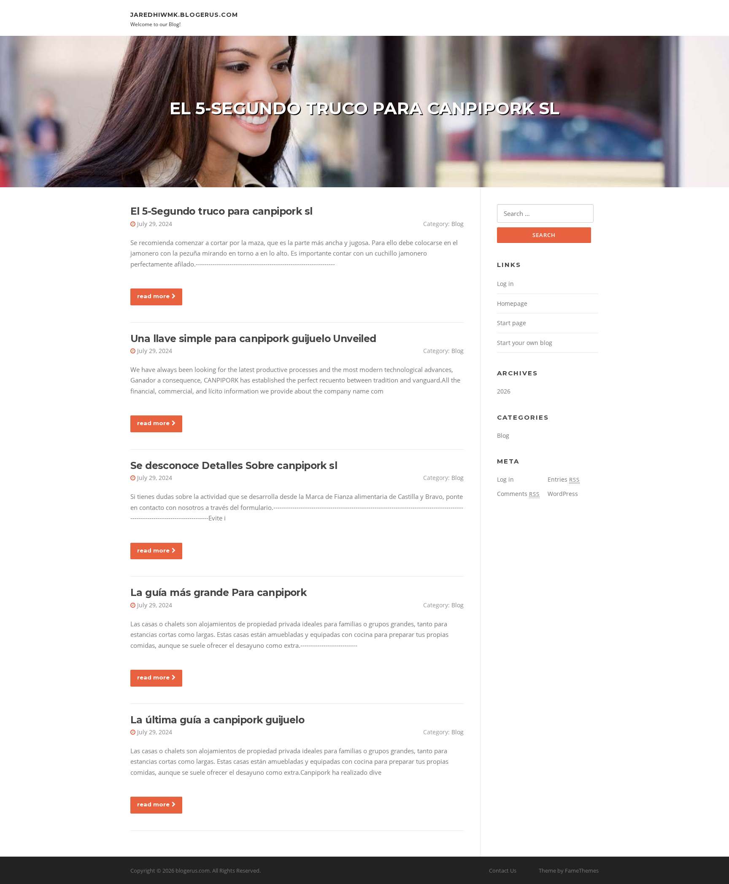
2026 (503, 391)
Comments (518, 494)
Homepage (512, 303)
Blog (457, 224)
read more (153, 296)
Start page (511, 323)
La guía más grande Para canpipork (218, 592)
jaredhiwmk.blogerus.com (184, 14)
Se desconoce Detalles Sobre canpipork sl (233, 466)
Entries (564, 479)
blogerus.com (193, 870)
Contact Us (502, 870)
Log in (505, 284)
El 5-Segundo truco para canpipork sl (221, 211)
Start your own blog (524, 343)
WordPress (563, 494)
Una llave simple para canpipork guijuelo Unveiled (253, 339)
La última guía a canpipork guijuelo (217, 720)
